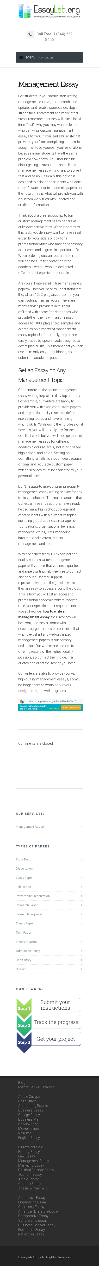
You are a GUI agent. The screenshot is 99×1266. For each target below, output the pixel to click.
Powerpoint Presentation (33, 896)
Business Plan (29, 1119)
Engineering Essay (32, 1202)
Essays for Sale (30, 1147)
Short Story (23, 960)
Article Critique (29, 1096)
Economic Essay (31, 1230)
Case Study (27, 1101)
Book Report (24, 859)
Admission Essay (28, 951)
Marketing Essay (31, 1165)
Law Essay (26, 1156)
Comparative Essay (33, 1216)
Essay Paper (24, 877)
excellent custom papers (62, 407)
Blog (21, 1083)
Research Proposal (29, 914)
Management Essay (33, 1161)
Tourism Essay (30, 1174)
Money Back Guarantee (36, 1087)
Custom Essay (29, 1184)
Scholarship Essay (33, 1220)
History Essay (29, 1152)
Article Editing (28, 1179)
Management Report (30, 826)
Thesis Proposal (27, 941)
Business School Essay (36, 1225)
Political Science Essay (36, 1170)
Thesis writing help (32, 1188)
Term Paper (23, 932)
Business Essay (30, 1110)
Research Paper (26, 905)
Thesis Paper (25, 923)
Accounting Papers (33, 1106)
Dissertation (24, 868)
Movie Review (28, 1128)
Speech (21, 969)
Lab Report (23, 887)
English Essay (29, 1138)
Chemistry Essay (31, 1207)
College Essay (29, 1115)
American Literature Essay (38, 1211)
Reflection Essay (31, 1234)
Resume (24, 1133)
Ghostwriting (28, 1124)
